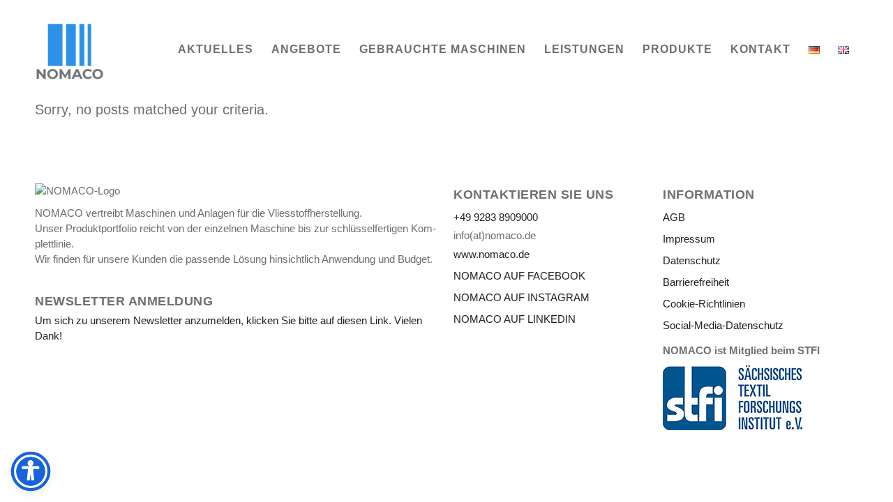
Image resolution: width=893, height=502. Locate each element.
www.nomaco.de (491, 254)
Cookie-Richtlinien (704, 304)
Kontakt (760, 49)
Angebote (306, 49)
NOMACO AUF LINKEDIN (514, 319)
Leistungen (584, 49)
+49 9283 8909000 (495, 217)
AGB (674, 217)
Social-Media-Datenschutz (723, 325)
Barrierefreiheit (696, 282)
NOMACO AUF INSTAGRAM (521, 297)
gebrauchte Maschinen (442, 49)
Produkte (677, 49)
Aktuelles (215, 49)
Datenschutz (692, 260)
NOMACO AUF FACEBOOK (519, 276)
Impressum (689, 239)
